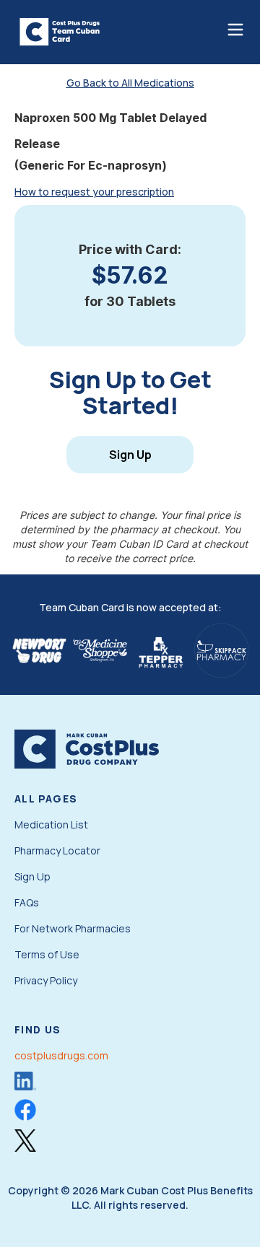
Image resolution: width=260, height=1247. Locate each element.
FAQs (26, 902)
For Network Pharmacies (72, 928)
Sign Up (130, 455)
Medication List (51, 824)
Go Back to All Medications (130, 82)
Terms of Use (46, 954)
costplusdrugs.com (61, 1055)
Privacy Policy (45, 980)
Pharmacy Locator (57, 850)
